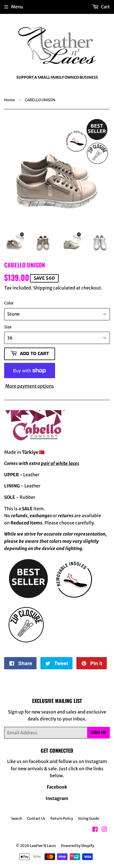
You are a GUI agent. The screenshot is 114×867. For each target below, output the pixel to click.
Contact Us (36, 818)
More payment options (29, 386)
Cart (105, 6)
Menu (17, 6)
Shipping (42, 288)
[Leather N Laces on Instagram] (104, 830)
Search (16, 818)
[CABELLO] (36, 441)
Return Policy (61, 818)
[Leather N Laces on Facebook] (95, 830)
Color (9, 303)
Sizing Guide (88, 818)
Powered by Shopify (77, 845)
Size (8, 327)
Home (9, 100)
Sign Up (98, 732)
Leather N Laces (43, 845)
